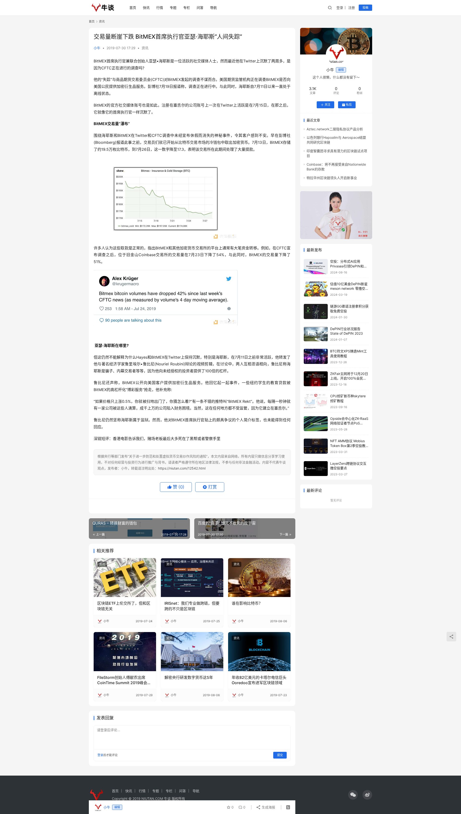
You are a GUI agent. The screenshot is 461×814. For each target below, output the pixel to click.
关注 (327, 105)
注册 (351, 8)
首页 (132, 8)
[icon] (353, 795)
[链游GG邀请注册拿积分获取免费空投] (316, 311)
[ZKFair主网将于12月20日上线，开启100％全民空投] (316, 378)
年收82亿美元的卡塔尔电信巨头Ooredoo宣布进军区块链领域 (259, 680)
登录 (339, 8)
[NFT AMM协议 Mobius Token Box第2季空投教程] (316, 446)
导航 (213, 8)
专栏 (186, 8)
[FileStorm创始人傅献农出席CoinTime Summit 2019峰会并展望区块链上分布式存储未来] (125, 651)
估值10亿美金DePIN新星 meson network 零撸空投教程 (349, 288)
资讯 (145, 48)
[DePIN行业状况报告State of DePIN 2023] (316, 334)
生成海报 (268, 807)
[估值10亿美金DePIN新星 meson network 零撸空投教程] (316, 289)
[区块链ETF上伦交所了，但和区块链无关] (125, 577)
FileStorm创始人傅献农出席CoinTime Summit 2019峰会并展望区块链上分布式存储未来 (124, 680)
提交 (280, 755)
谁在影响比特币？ (247, 603)
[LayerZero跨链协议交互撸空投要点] (316, 468)
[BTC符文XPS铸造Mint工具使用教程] (316, 356)
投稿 (365, 7)
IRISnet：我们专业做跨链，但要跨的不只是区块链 (191, 606)
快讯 (146, 8)
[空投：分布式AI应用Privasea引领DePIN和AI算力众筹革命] (316, 266)
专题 (173, 8)
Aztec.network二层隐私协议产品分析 (335, 129)
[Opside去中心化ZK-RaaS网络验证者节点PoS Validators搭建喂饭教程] (316, 423)
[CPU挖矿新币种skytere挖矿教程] (316, 401)
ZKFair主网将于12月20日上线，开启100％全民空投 (349, 378)
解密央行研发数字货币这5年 (188, 677)
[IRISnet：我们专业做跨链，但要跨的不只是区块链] (192, 577)
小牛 (97, 48)
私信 (349, 105)
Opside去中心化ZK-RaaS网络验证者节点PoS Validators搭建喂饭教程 (349, 423)
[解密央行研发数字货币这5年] (192, 651)
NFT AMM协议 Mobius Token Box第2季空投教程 (347, 445)
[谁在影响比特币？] (259, 577)
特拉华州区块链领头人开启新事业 (332, 178)
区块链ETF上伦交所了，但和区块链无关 (123, 606)
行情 (159, 8)
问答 (200, 8)
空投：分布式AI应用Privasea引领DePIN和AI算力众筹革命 (348, 266)
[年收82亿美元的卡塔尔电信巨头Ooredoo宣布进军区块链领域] (259, 651)
